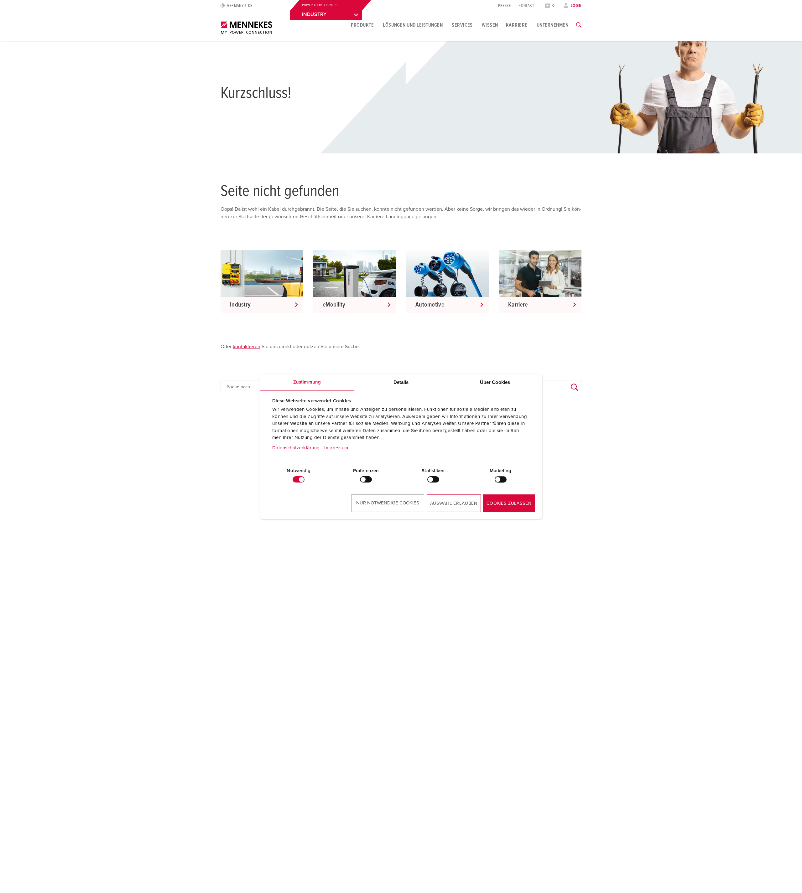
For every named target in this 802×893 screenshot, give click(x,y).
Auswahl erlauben (453, 503)
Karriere (517, 25)
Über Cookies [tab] (495, 382)
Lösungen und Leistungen (413, 25)
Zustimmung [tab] (307, 382)
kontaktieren (246, 346)
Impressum (336, 448)
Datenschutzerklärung (296, 448)
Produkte (362, 25)
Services (462, 25)
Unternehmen (552, 25)
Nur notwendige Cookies (387, 503)
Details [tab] (401, 382)
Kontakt (526, 6)
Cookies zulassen (509, 503)
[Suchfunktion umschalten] (578, 25)
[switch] (366, 479)
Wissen (490, 25)
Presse (504, 6)
